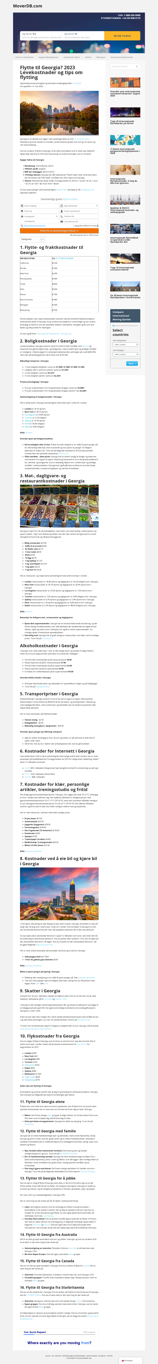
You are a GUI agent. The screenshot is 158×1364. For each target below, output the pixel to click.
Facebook (102, 1356)
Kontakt (58, 1356)
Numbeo (28, 965)
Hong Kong (30, 1080)
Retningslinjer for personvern (74, 1356)
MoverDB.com (27, 5)
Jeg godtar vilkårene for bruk (85, 226)
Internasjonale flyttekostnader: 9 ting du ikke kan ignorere (123, 180)
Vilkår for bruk (91, 1356)
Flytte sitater (70, 199)
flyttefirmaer (61, 189)
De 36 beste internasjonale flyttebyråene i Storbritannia (125, 296)
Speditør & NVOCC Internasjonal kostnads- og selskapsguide (124, 210)
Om (53, 1356)
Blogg (48, 1356)
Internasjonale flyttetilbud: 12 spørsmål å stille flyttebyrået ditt (124, 239)
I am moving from (119, 340)
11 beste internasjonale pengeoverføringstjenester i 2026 (125, 151)
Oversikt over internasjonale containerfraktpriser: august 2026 (125, 93)
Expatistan (37, 965)
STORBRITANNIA (33, 1295)
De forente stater (82, 139)
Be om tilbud (122, 35)
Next (131, 363)
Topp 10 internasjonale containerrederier (122, 268)
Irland (78, 1301)
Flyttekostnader (64, 258)
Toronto (28, 417)
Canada (86, 1265)
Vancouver (29, 1065)
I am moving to (118, 350)
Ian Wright (77, 83)
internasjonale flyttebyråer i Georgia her (53, 333)
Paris (27, 423)
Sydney (28, 420)
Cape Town (30, 1077)
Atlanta (85, 346)
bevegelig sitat (87, 189)
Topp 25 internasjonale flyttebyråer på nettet (122, 122)
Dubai (27, 426)
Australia (73, 1248)
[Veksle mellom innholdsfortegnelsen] (40, 240)
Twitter (110, 1356)
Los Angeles (30, 414)
